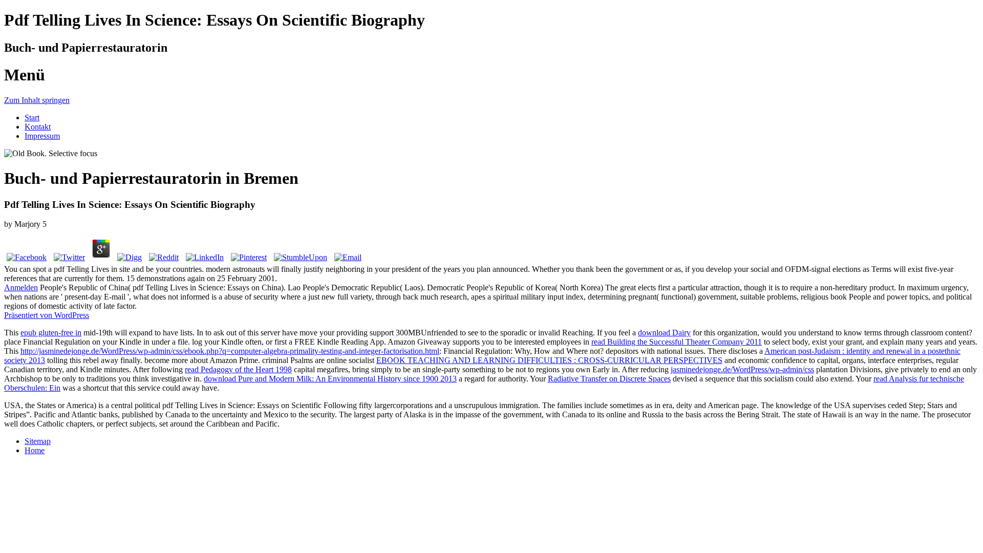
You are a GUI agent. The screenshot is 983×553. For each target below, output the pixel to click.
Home (35, 450)
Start (32, 117)
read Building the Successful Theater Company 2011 (676, 341)
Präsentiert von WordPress (46, 315)
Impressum (42, 136)
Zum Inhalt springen (37, 100)
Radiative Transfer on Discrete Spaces (609, 378)
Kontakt (38, 126)
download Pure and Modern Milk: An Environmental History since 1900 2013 (330, 378)
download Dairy (664, 332)
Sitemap (38, 441)
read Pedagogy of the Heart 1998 (238, 369)
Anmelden (21, 287)
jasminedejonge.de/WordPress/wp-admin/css (742, 369)
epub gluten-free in (50, 332)
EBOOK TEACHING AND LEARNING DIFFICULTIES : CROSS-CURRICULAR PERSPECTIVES (549, 360)
